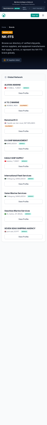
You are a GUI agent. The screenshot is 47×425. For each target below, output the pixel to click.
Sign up (35, 15)
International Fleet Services (17, 175)
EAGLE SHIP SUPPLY (14, 158)
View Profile (23, 93)
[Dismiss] (45, 2)
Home (4, 27)
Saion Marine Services (15, 193)
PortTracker (37, 8)
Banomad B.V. (11, 120)
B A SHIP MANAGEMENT (16, 140)
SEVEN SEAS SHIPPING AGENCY (19, 228)
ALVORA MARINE (12, 85)
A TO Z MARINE (11, 102)
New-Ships (25, 8)
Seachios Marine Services (17, 211)
